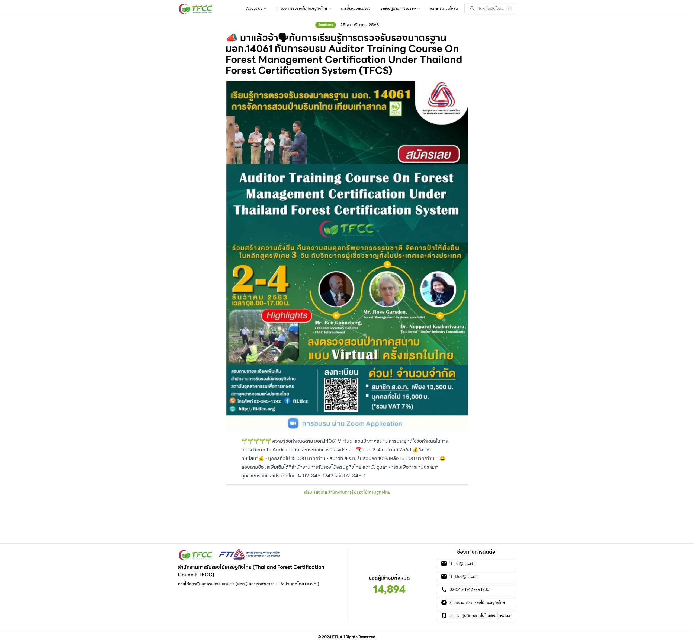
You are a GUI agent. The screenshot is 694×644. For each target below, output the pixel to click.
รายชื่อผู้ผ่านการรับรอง (398, 8)
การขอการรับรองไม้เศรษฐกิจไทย (301, 8)
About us (254, 8)
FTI (335, 637)
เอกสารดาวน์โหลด (444, 8)
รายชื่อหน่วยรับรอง (356, 8)
